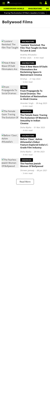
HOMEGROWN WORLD (13, 8)
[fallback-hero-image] (11, 49)
